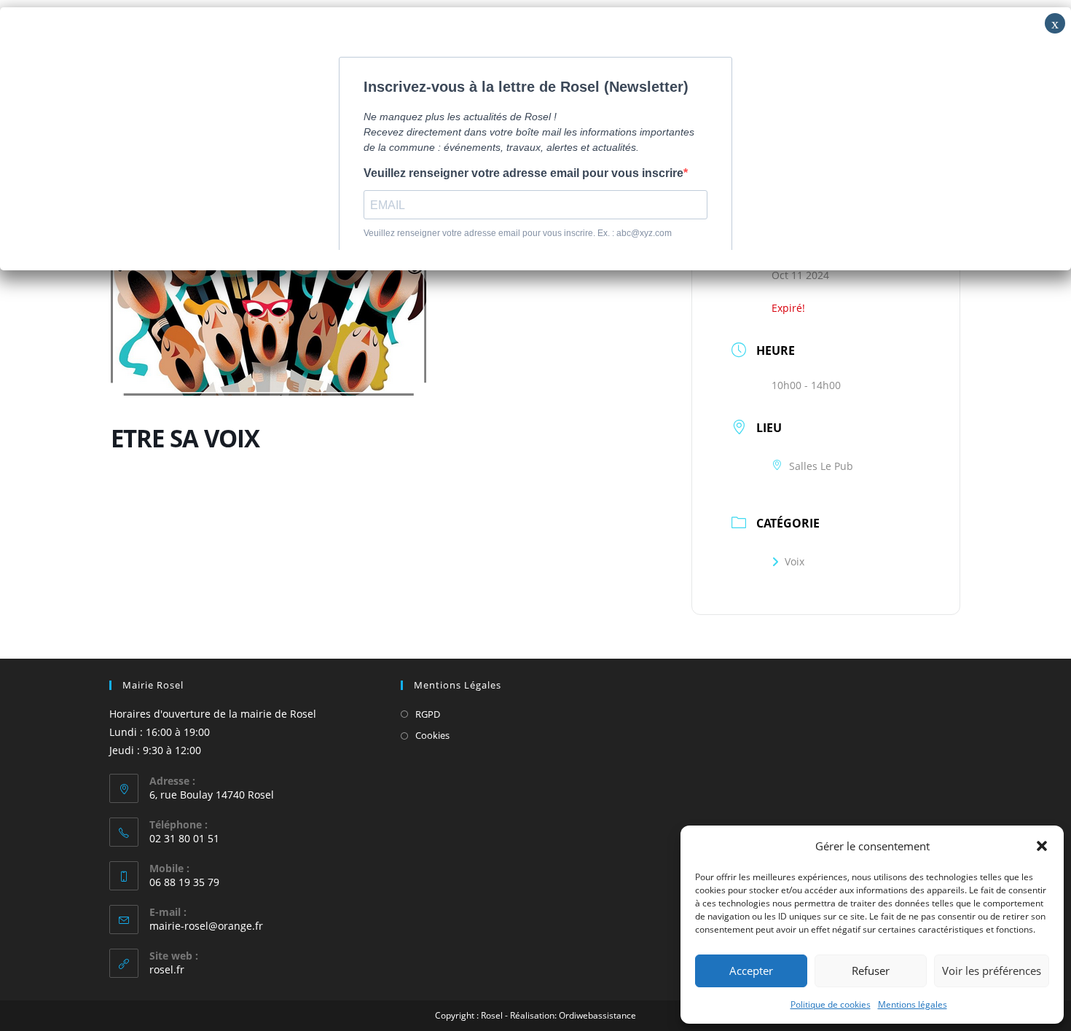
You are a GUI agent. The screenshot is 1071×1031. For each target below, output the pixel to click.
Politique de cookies (830, 1004)
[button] (1042, 846)
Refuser (871, 970)
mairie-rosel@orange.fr (206, 926)
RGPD (427, 714)
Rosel (492, 1015)
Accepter (751, 970)
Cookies (432, 735)
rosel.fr (166, 969)
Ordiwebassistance (597, 1015)
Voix (794, 561)
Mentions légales (912, 1004)
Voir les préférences (991, 970)
